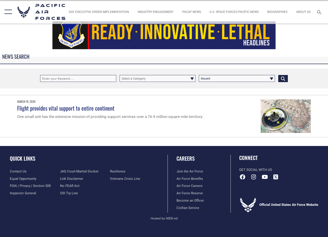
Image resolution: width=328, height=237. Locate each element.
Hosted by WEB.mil (164, 218)
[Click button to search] (283, 78)
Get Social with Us (255, 170)
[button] (7, 12)
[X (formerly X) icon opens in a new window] (275, 177)
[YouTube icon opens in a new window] (264, 177)
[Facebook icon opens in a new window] (242, 177)
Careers (185, 158)
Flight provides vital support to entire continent (65, 108)
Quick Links (22, 158)
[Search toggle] (320, 12)
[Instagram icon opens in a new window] (253, 177)
